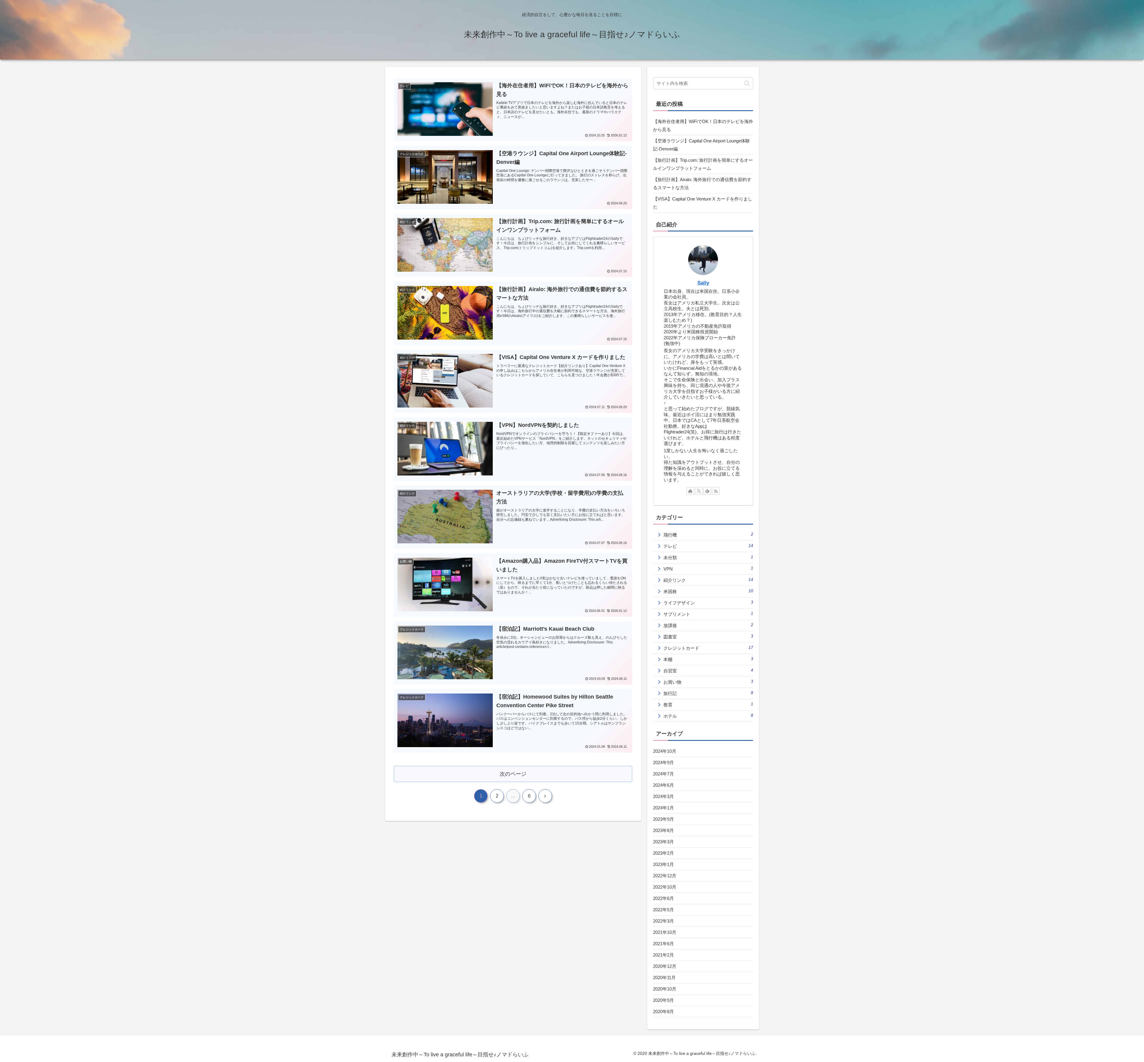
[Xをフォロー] (699, 491)
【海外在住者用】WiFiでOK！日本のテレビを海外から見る (703, 125)
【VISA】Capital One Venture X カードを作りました (702, 202)
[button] (747, 83)
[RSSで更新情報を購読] (716, 491)
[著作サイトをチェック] (690, 491)
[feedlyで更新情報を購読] (707, 491)
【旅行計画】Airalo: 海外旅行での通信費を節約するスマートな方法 (702, 183)
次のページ (513, 774)
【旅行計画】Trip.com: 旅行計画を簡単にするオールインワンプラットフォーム (703, 164)
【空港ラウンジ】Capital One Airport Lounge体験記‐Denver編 (701, 144)
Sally (703, 282)
